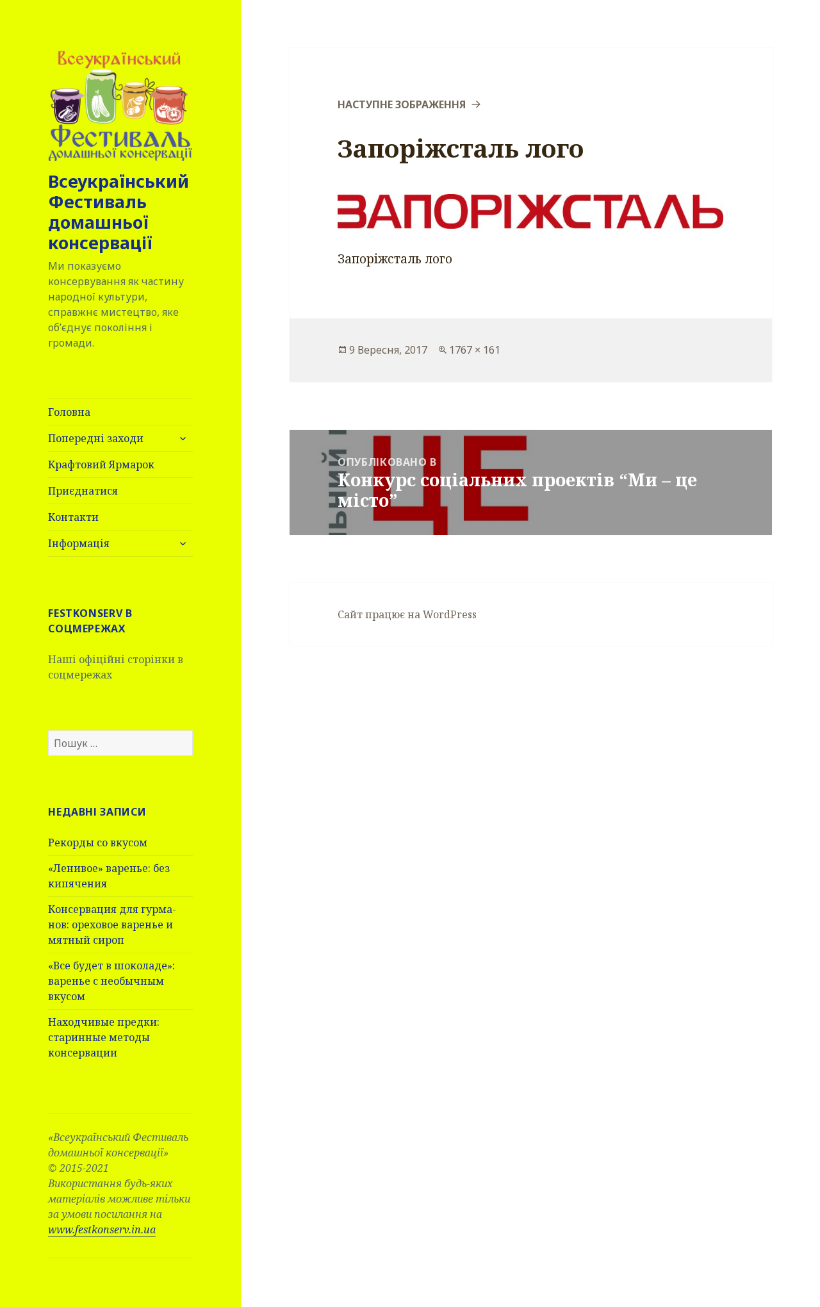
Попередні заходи (96, 438)
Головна (69, 412)
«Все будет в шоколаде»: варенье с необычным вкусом (111, 980)
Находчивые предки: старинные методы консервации (104, 1037)
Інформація (79, 543)
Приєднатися (83, 491)
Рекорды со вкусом (97, 842)
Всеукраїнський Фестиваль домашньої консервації (118, 211)
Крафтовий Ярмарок (101, 464)
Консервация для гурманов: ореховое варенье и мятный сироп (112, 924)
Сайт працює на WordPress (407, 614)
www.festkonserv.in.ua (102, 1229)
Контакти (73, 517)
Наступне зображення (402, 104)
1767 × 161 (474, 350)
